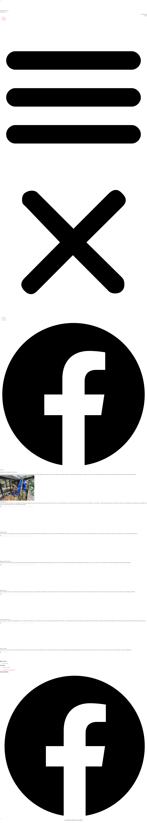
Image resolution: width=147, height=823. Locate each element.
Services (4, 18)
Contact (4, 19)
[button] (73, 169)
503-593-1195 (144, 14)
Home (3, 17)
